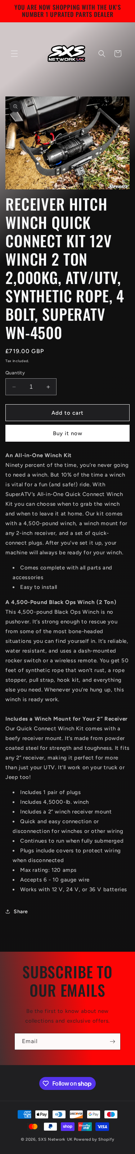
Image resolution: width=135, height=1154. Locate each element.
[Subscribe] (112, 1041)
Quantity (15, 372)
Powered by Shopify (94, 1139)
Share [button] (21, 912)
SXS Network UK (55, 1139)
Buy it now (67, 433)
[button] (14, 54)
